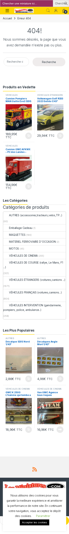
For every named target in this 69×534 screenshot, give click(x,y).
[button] (66, 3)
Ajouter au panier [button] (27, 136)
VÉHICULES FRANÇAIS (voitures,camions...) (35, 292)
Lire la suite (60, 429)
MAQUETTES (17, 234)
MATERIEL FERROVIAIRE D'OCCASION (32, 241)
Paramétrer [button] (43, 516)
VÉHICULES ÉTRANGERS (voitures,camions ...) (50, 96)
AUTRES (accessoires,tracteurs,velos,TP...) (35, 215)
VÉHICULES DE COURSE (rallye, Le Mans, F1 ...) (33, 265)
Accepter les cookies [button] (34, 522)
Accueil (7, 18)
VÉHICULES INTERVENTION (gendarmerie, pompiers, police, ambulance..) (32, 307)
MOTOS (14, 248)
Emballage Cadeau (20, 227)
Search (48, 10)
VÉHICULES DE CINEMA (23, 255)
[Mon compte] (56, 10)
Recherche (49, 62)
